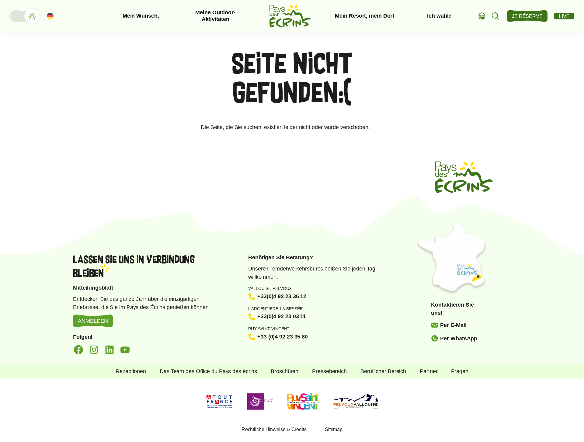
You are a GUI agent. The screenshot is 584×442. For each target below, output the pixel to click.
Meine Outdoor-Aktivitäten (215, 15)
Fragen (459, 371)
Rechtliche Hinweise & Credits (274, 429)
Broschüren (284, 371)
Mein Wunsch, (141, 16)
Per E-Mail (453, 325)
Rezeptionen (131, 371)
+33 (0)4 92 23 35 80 (282, 337)
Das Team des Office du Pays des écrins (208, 371)
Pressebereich (329, 371)
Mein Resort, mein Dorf (364, 16)
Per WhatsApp (458, 338)
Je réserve (527, 16)
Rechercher (495, 16)
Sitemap (333, 429)
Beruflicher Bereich (383, 371)
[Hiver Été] (24, 16)
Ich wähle (439, 16)
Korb (482, 16)
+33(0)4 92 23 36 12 (281, 296)
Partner (428, 371)
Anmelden (93, 321)
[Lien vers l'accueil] (290, 16)
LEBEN (564, 16)
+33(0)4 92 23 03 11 (281, 316)
